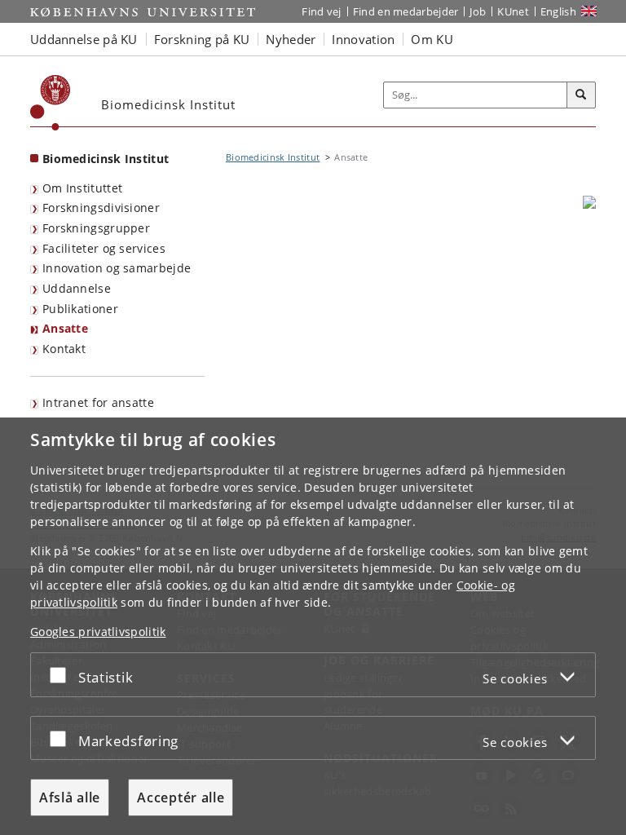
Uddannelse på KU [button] (84, 39)
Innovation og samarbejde (116, 268)
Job (478, 11)
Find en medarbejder (406, 11)
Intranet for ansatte (98, 402)
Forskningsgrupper (96, 228)
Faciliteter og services (103, 248)
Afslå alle (69, 797)
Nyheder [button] (290, 39)
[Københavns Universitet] (50, 102)
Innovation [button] (363, 39)
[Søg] (581, 95)
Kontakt (64, 348)
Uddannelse (76, 288)
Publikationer (80, 308)
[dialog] (313, 626)
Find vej (321, 11)
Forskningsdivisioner (101, 207)
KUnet (513, 11)
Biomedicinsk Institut (105, 158)
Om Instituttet (82, 188)
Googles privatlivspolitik (98, 631)
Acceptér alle (180, 797)
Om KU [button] (432, 39)
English (558, 11)
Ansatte (65, 328)
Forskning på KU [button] (202, 39)
